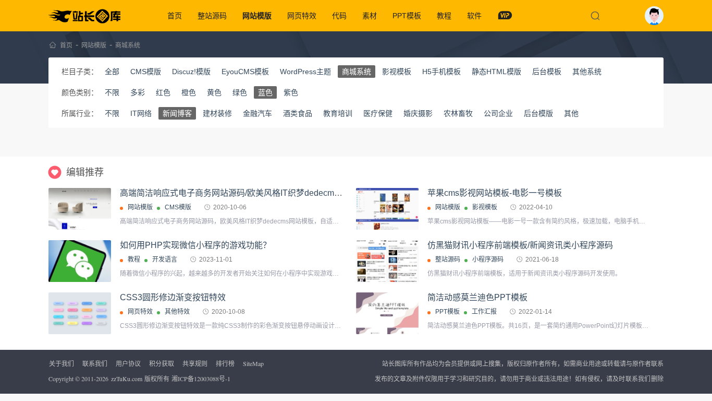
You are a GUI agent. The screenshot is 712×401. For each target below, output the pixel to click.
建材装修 (217, 113)
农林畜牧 (458, 113)
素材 (369, 15)
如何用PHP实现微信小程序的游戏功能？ (195, 245)
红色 (163, 92)
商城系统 (127, 45)
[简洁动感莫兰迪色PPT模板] (387, 327)
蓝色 (265, 92)
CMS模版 (145, 71)
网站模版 (257, 15)
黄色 (214, 92)
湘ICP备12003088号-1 (200, 378)
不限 (112, 92)
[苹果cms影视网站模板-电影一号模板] (387, 209)
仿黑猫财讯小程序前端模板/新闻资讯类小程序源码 (520, 245)
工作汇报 (484, 311)
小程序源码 (488, 259)
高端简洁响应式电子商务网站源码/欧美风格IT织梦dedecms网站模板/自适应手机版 (272, 192)
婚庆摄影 (418, 113)
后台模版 (538, 113)
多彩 (137, 92)
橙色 (188, 92)
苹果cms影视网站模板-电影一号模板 (494, 192)
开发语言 (164, 259)
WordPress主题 (305, 71)
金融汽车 (257, 113)
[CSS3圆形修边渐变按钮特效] (79, 313)
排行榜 (225, 363)
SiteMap (253, 363)
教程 (444, 15)
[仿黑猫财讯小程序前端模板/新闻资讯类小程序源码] (387, 261)
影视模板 (396, 71)
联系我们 (94, 363)
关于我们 (61, 363)
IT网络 (141, 113)
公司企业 (498, 113)
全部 (112, 71)
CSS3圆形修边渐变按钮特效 (173, 297)
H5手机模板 (441, 71)
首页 (174, 15)
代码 (339, 15)
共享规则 (194, 363)
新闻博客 (177, 113)
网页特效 (301, 15)
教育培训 (337, 113)
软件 (474, 15)
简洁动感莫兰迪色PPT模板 (477, 297)
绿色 (239, 92)
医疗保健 (377, 113)
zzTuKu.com (126, 378)
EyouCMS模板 (245, 71)
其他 (571, 113)
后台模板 (546, 71)
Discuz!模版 (191, 71)
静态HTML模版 (496, 71)
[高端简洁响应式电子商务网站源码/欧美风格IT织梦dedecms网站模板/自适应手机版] (79, 209)
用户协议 (128, 363)
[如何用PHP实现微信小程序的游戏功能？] (79, 261)
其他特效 (177, 311)
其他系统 (586, 71)
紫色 (291, 92)
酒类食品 (297, 113)
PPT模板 (406, 15)
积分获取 (161, 363)
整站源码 (212, 15)
